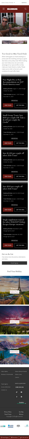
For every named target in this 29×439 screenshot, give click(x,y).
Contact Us (4, 390)
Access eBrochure (5, 387)
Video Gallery (4, 371)
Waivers (21, 414)
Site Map (21, 412)
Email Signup (14, 263)
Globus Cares (18, 374)
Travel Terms (7, 414)
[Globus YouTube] (21, 392)
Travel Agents (4, 384)
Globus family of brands (7, 2)
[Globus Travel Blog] (16, 392)
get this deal (20, 105)
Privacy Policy (8, 412)
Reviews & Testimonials (7, 374)
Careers (17, 377)
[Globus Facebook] (16, 396)
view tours (8, 105)
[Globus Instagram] (21, 396)
